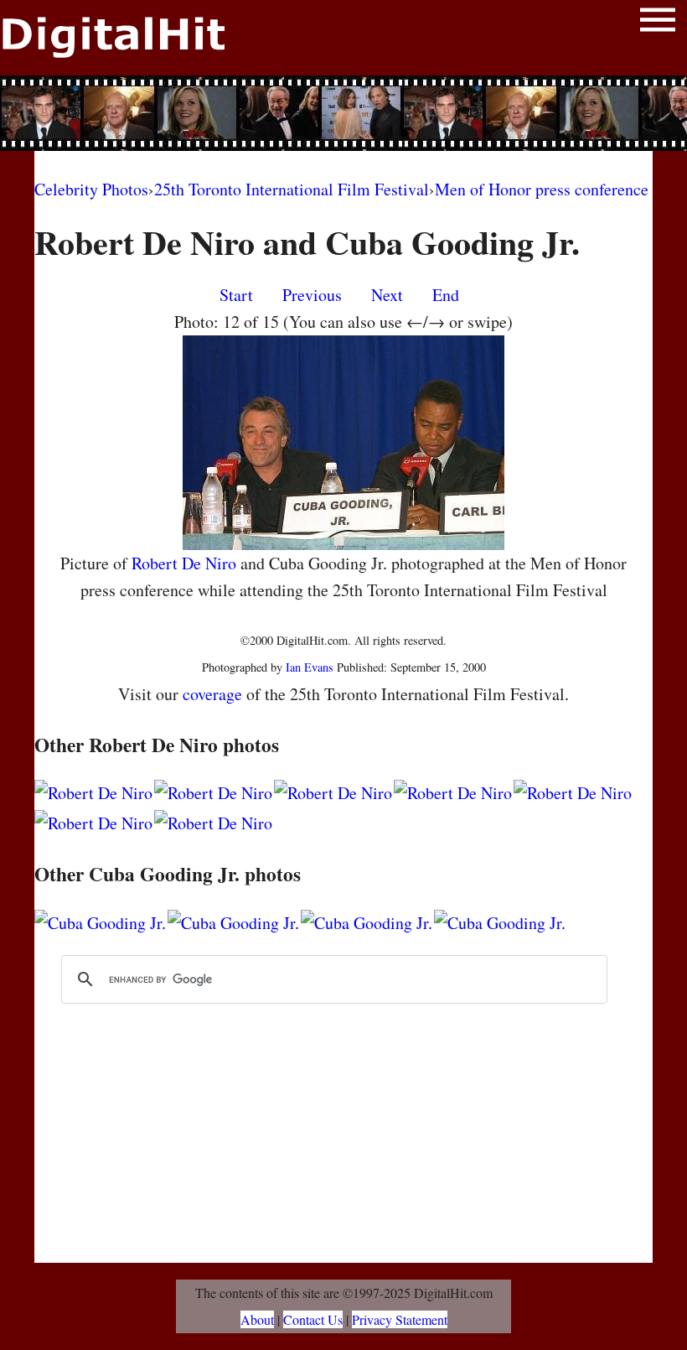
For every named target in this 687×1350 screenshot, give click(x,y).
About (257, 1319)
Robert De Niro (184, 563)
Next (387, 294)
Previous (312, 294)
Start (236, 294)
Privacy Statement (399, 1319)
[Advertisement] (343, 113)
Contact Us (313, 1319)
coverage (212, 694)
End (445, 294)
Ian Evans (309, 667)
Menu (657, 23)
